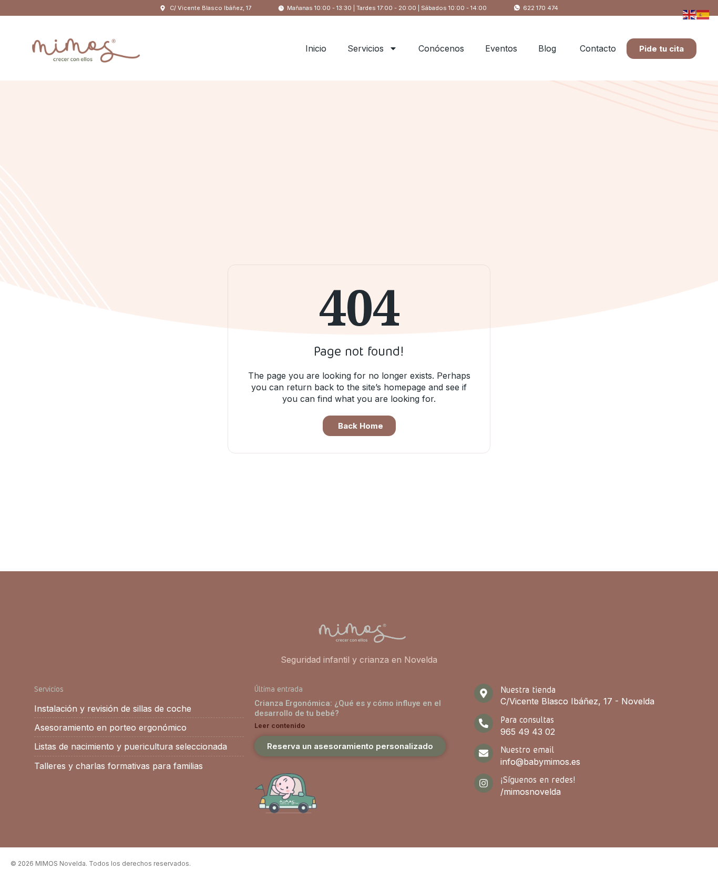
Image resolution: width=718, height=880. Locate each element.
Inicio (315, 48)
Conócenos (441, 48)
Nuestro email (527, 749)
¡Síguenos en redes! (538, 779)
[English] (689, 13)
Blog (548, 48)
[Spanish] (703, 13)
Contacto (598, 48)
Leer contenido (279, 726)
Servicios (365, 48)
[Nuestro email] (483, 753)
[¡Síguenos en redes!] (483, 783)
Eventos (501, 48)
